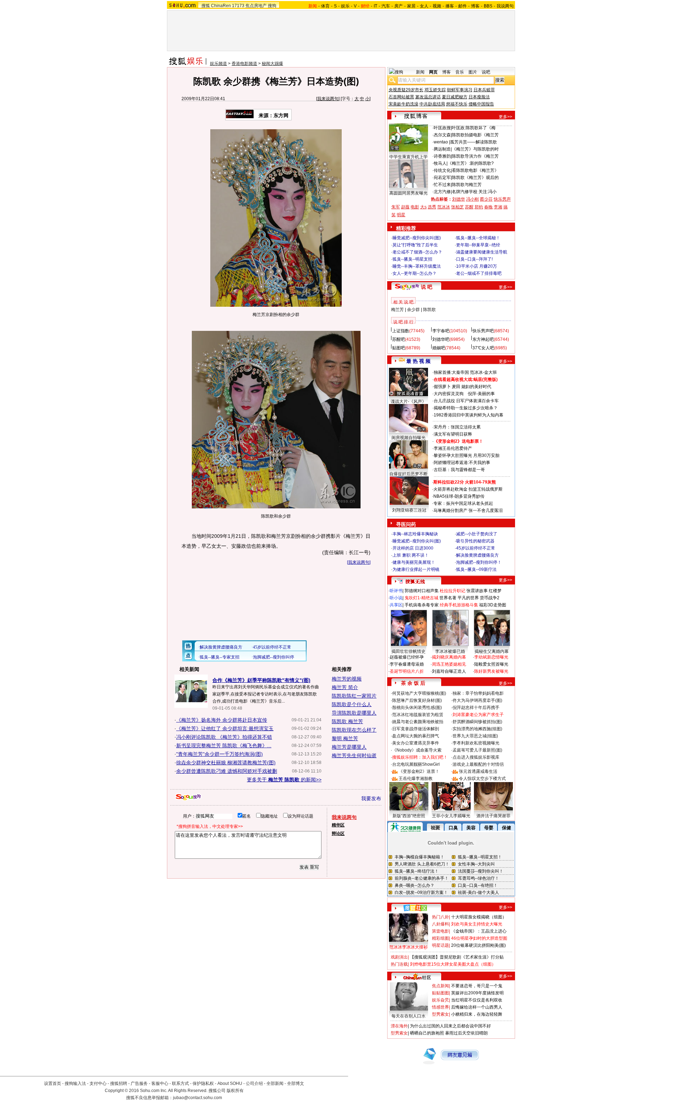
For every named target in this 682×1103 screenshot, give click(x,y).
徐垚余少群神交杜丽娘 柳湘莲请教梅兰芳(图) (226, 762)
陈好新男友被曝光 (491, 671)
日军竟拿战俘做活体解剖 (415, 728)
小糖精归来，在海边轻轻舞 (476, 1014)
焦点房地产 (256, 5)
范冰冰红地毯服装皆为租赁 (417, 714)
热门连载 (399, 964)
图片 (473, 72)
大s (423, 206)
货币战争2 (489, 597)
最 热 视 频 (418, 361)
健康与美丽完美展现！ (414, 562)
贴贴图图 (440, 992)
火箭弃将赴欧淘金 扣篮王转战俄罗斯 (468, 489)
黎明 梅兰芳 (345, 738)
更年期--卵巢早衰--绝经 (478, 244)
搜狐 (205, 5)
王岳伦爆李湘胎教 (416, 778)
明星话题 (440, 945)
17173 (238, 5)
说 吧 (426, 287)
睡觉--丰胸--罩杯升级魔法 (417, 266)
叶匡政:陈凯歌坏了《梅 (474, 127)
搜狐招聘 (118, 1083)
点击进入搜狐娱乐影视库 (476, 757)
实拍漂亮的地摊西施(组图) (477, 728)
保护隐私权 (203, 1083)
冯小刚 (472, 199)
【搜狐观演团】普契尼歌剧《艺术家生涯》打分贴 (457, 957)
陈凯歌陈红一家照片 (354, 696)
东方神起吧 (483, 339)
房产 (398, 6)
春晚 (488, 206)
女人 (424, 6)
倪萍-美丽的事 (481, 393)
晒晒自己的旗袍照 (427, 1033)
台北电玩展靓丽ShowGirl (416, 764)
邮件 (462, 6)
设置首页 (52, 1083)
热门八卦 (440, 916)
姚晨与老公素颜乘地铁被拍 (417, 721)
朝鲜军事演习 (459, 89)
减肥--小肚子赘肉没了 (476, 533)
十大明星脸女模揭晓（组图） (479, 916)
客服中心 (159, 1083)
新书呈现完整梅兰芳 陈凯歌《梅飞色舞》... (223, 745)
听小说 (396, 597)
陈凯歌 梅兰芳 (347, 721)
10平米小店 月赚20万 (476, 266)
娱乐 (345, 6)
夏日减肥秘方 (454, 96)
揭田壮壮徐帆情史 (408, 651)
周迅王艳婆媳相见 (449, 664)
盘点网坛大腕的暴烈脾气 (415, 735)
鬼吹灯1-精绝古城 (421, 597)
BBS (488, 6)
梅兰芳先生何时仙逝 (354, 755)
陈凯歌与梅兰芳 (467, 184)
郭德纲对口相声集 (422, 590)
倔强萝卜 (442, 386)
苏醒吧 (398, 339)
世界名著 (447, 597)
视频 (437, 6)
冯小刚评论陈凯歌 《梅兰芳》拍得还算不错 (224, 737)
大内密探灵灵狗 (449, 393)
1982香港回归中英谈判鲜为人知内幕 (468, 415)
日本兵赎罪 (484, 89)
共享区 (396, 604)
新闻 (420, 72)
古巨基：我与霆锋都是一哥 (459, 469)
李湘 (498, 206)
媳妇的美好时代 (476, 386)
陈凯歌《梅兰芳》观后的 (475, 177)
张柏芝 (457, 206)
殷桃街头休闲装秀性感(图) (417, 707)
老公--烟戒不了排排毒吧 (479, 273)
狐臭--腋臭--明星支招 (412, 259)
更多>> (505, 116)
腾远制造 (442, 149)
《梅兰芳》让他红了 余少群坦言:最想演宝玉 (225, 728)
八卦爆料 (440, 924)
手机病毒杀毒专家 (422, 604)
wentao (441, 142)
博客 (475, 6)
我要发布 (371, 798)
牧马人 (440, 163)
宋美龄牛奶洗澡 (403, 104)
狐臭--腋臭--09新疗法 (476, 569)
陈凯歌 (429, 309)
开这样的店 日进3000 (413, 548)
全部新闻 (274, 1083)
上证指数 (400, 330)
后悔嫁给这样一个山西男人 (476, 1007)
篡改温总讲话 (428, 96)
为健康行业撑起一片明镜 (416, 569)
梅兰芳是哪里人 (349, 747)
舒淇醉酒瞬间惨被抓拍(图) (477, 721)
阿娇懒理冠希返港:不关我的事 (462, 462)
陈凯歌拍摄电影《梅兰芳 (475, 134)
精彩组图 (440, 938)
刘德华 (458, 199)
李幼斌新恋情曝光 (491, 657)
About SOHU (229, 1083)
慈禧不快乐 (456, 104)
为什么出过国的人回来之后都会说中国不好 (450, 1025)
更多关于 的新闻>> (284, 779)
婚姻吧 (438, 347)
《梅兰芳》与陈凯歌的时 (475, 149)
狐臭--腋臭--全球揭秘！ (478, 237)
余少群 (413, 309)
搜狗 (272, 5)
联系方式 (180, 1083)
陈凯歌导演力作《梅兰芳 (475, 156)
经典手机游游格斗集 (459, 604)
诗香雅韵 (442, 156)
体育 (325, 6)
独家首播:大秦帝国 (451, 372)
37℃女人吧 (483, 347)
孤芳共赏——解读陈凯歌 (473, 142)
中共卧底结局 (432, 104)
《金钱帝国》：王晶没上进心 (479, 931)
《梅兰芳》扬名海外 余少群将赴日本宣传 (221, 720)
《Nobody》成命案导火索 (417, 750)
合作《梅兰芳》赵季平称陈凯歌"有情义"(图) (261, 680)
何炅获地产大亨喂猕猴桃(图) (419, 693)
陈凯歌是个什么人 (352, 704)
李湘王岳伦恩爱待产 (453, 448)
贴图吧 (398, 347)
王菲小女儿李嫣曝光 (451, 815)
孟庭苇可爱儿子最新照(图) (477, 750)
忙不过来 (442, 184)
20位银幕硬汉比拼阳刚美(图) (478, 945)
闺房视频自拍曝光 (408, 437)
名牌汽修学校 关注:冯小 (474, 191)
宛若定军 (442, 177)
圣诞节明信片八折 (407, 671)
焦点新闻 (440, 985)
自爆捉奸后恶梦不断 (408, 473)
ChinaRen (221, 5)
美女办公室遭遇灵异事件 (415, 743)
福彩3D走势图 (492, 604)
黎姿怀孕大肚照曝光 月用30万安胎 (466, 455)
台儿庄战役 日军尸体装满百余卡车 (466, 400)
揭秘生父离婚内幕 (492, 651)
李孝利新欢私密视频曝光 (476, 743)
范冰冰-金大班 (483, 372)
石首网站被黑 (401, 96)
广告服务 (139, 1083)
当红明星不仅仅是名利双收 (476, 1000)
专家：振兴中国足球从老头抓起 (463, 503)
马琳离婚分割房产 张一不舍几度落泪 (468, 510)
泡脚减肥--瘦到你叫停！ (479, 562)
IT (375, 6)
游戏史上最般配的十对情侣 (478, 764)
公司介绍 (254, 1083)
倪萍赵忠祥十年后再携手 (476, 707)
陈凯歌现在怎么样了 (354, 730)
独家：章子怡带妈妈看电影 (478, 693)
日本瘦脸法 (479, 96)
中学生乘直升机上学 (408, 156)
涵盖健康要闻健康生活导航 (481, 252)
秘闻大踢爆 (272, 63)
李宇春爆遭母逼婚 (407, 664)
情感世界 (440, 1007)
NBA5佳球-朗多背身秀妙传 (459, 496)
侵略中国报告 (481, 104)
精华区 (338, 825)
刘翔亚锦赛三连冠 (409, 510)
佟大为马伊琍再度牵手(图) (477, 700)
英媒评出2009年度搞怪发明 (477, 992)
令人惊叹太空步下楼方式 (482, 778)
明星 (401, 214)
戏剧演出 (399, 957)
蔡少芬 (486, 199)
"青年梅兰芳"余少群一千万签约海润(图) (219, 754)
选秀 (432, 206)
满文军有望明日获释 (453, 434)
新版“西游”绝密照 (409, 815)
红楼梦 (495, 590)
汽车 (385, 6)
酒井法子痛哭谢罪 (493, 815)
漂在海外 (399, 1025)
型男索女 (440, 1014)
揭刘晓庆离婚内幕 (449, 657)
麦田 (456, 386)
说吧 (486, 72)
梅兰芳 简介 (345, 687)
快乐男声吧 (483, 330)
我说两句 (505, 6)
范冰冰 (443, 206)
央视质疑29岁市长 (406, 89)
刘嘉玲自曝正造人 (449, 671)
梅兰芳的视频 (347, 679)
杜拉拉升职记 (452, 590)
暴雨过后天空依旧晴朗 (466, 1033)
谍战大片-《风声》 (408, 401)
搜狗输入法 (75, 1083)
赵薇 (405, 206)
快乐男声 (502, 199)
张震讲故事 (477, 590)
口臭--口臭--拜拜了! (474, 259)
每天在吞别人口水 (408, 1016)
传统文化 (442, 170)
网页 (433, 72)
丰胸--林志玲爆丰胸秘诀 (415, 533)
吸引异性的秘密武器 (475, 541)
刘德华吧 (440, 339)
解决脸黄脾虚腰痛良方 (477, 555)
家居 (411, 6)
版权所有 (235, 1090)
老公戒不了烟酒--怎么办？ (417, 252)
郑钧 (479, 206)
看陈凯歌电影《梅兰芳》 (475, 170)
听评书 (396, 590)
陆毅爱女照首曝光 (491, 664)
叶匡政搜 (442, 127)
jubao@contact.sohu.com (197, 1097)
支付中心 (98, 1083)
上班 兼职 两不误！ (411, 555)
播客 (449, 6)
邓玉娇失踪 (435, 89)
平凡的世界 (468, 597)
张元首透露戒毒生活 (478, 771)
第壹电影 (440, 931)
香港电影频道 (244, 63)
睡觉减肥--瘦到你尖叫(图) (417, 237)
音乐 (459, 72)
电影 (415, 206)
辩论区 (338, 833)
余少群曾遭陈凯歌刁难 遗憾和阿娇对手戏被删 (226, 771)
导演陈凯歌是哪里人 (354, 713)
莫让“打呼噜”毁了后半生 (415, 244)
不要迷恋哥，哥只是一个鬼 (476, 985)
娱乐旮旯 (440, 1000)
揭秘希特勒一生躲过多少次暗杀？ (466, 407)
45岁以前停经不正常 (475, 548)
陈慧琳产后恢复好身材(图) (417, 700)
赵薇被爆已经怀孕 (407, 657)
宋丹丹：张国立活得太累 (457, 427)
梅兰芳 (397, 309)
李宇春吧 (440, 330)
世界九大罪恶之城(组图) (475, 735)
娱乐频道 (218, 63)
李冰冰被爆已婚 (450, 651)
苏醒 (469, 206)
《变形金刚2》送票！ (419, 771)
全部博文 (295, 1083)
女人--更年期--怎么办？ (415, 273)
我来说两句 (328, 98)
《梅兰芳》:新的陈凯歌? (471, 163)
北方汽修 (442, 191)
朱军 (395, 206)
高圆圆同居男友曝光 (408, 193)
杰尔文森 (442, 134)
